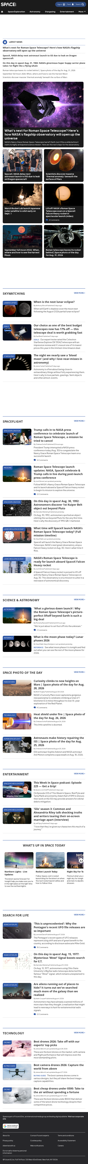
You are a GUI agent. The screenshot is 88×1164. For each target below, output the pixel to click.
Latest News (15, 42)
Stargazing (50, 11)
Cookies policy (36, 1140)
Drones (7, 1042)
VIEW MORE (79, 293)
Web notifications (37, 1146)
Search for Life (10, 924)
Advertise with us (9, 1146)
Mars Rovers (9, 682)
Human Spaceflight (12, 739)
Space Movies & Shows (13, 783)
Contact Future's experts (39, 1135)
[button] (80, 4)
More (81, 11)
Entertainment (67, 11)
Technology (9, 715)
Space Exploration (16, 11)
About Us (6, 1135)
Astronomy (35, 11)
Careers (61, 1146)
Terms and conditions (66, 1135)
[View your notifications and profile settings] (73, 4)
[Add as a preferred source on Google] (11, 1126)
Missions (7, 468)
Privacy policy (8, 1140)
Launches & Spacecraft (14, 529)
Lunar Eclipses (10, 303)
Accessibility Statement (67, 1140)
